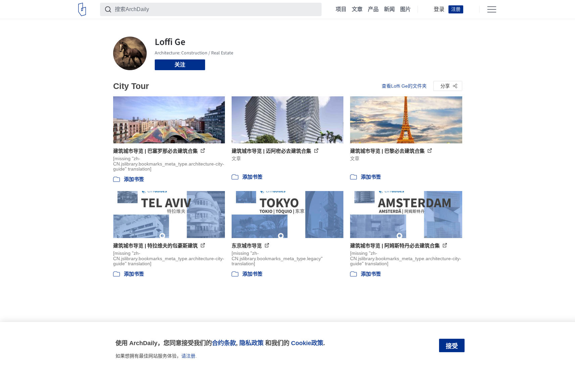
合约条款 (224, 342)
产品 (373, 9)
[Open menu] (491, 9)
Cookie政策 (307, 342)
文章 (357, 9)
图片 (405, 9)
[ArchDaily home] (82, 9)
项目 (341, 9)
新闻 (389, 9)
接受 (452, 346)
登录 (439, 9)
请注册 (188, 356)
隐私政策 (251, 342)
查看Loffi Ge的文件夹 (404, 86)
